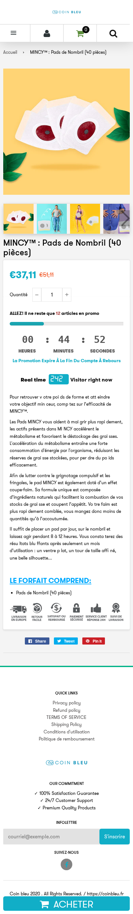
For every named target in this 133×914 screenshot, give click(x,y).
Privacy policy (67, 703)
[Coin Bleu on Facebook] (66, 864)
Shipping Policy (66, 724)
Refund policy (66, 710)
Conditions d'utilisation (67, 732)
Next (124, 218)
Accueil (10, 52)
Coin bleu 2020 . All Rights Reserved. (46, 894)
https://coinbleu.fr (105, 894)
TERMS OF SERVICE (66, 717)
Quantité (18, 294)
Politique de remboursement (67, 739)
